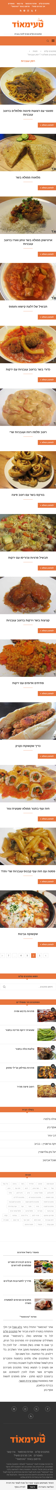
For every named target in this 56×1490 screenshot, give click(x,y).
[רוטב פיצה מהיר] (46, 1091)
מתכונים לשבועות (15, 1202)
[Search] (47, 40)
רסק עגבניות (49, 1220)
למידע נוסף (20, 1487)
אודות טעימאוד (31, 4)
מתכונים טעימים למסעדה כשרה (17, 1301)
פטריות (39, 1211)
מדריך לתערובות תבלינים (17, 1281)
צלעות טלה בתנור (24, 1049)
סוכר (29, 1206)
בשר (45, 1188)
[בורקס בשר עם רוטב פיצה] (28, 470)
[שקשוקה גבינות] (28, 909)
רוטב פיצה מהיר (25, 1086)
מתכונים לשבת (49, 1206)
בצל (52, 1188)
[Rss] (20, 11)
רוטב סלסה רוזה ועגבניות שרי (28, 432)
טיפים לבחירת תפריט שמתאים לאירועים (19, 1264)
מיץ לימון (19, 1193)
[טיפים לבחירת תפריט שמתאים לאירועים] (43, 1266)
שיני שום (16, 1220)
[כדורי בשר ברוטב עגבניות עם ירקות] (28, 344)
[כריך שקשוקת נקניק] (28, 721)
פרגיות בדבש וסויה (24, 1011)
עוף (22, 1206)
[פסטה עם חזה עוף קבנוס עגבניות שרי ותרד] (28, 846)
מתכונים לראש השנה (32, 1202)
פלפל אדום (29, 1211)
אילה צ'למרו (50, 1119)
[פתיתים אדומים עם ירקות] (28, 658)
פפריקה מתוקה (49, 1215)
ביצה (22, 1184)
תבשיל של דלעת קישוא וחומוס (28, 306)
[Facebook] (35, 11)
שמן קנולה (50, 1224)
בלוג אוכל (17, 1327)
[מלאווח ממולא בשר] (28, 152)
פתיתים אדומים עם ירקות (28, 683)
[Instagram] (28, 11)
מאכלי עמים (39, 1193)
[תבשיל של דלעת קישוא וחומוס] (28, 281)
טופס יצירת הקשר (28, 1381)
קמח (5, 1215)
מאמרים (11, 4)
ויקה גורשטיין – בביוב (45, 1144)
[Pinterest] (24, 11)
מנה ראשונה (50, 1197)
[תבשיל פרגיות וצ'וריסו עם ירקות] (28, 532)
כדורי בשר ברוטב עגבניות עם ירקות (28, 369)
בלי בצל (5, 1184)
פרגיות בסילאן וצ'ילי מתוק (20, 1067)
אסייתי (31, 1184)
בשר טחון (36, 1188)
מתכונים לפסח (49, 1202)
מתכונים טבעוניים (35, 1197)
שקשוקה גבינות (28, 934)
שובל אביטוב (49, 1160)
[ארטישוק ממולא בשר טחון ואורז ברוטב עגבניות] (28, 215)
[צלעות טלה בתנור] (46, 1053)
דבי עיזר (52, 1135)
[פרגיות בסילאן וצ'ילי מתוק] (46, 1072)
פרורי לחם (35, 1215)
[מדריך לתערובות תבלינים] (43, 1285)
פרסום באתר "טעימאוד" (20, 6)
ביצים (14, 1184)
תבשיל (40, 1224)
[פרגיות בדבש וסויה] (46, 1016)
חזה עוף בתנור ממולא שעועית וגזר (28, 808)
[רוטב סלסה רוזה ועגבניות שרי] (28, 407)
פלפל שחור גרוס (15, 1211)
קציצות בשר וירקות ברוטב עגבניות (28, 620)
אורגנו (40, 1184)
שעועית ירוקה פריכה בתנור (19, 1030)
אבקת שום (50, 1184)
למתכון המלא (48, 125)
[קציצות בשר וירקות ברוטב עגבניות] (28, 595)
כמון (9, 1188)
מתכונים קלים (44, 4)
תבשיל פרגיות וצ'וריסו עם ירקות (28, 557)
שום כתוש (37, 1220)
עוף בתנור (50, 1211)
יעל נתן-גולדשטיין (47, 1152)
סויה (37, 1206)
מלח (10, 1193)
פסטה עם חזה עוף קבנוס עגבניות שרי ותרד (28, 871)
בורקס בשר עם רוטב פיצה (28, 494)
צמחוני (14, 1215)
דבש (26, 1188)
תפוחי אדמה (29, 1224)
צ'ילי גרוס (24, 1215)
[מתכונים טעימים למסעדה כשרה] (43, 1304)
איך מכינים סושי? (38, 6)
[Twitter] (32, 11)
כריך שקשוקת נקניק (28, 745)
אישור (32, 1487)
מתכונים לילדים (19, 1197)
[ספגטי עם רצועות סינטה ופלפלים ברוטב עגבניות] (28, 86)
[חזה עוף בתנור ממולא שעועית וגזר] (28, 783)
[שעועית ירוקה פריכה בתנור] (46, 1034)
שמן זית (6, 1220)
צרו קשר (20, 4)
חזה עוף (17, 1188)
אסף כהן (51, 1127)
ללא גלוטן (50, 1193)
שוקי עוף (26, 1220)
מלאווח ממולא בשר (28, 177)
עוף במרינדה (12, 1206)
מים (28, 1193)
